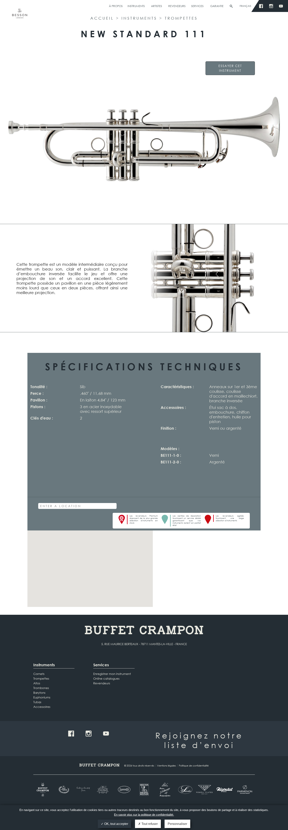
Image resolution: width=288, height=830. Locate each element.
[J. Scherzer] (164, 789)
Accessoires (41, 707)
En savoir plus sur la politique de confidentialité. (144, 814)
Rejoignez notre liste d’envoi (199, 740)
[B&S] (63, 789)
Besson (19, 15)
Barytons (39, 693)
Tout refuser (149, 823)
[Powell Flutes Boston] (204, 790)
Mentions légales (166, 765)
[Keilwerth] (124, 789)
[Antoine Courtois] (83, 789)
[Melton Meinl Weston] (144, 789)
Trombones (41, 688)
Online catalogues (106, 678)
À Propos (116, 6)
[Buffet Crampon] (43, 789)
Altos (36, 683)
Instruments (136, 6)
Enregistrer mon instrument (112, 674)
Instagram (272, 6)
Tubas (37, 702)
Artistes (156, 6)
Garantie (217, 6)
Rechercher (231, 6)
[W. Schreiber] (184, 789)
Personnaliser (177, 823)
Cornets (38, 674)
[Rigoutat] (225, 790)
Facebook (262, 6)
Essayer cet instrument (230, 68)
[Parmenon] (245, 790)
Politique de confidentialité (194, 765)
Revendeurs (177, 6)
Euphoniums (41, 697)
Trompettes (181, 18)
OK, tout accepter (115, 823)
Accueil (102, 18)
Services (197, 6)
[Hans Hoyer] (104, 789)
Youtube (282, 6)
